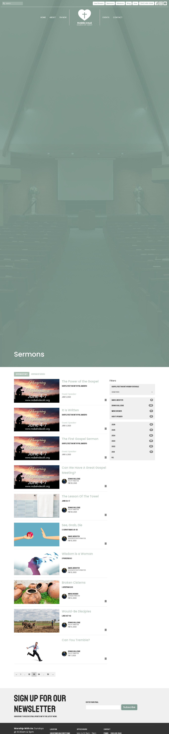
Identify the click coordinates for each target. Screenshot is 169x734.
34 (39, 674)
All (113, 457)
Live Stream (98, 3)
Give (135, 3)
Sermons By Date (22, 374)
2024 (132, 435)
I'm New (63, 17)
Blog (129, 3)
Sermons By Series (38, 374)
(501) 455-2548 (146, 3)
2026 (132, 424)
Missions (120, 3)
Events (106, 17)
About (52, 17)
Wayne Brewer (132, 411)
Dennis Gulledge (132, 405)
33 (34, 674)
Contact (117, 17)
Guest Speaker (132, 416)
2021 (132, 452)
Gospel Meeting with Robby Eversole (125, 387)
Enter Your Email (92, 702)
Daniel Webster (132, 400)
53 (48, 674)
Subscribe (129, 707)
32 (29, 674)
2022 (132, 446)
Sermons (110, 3)
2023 (132, 441)
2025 (132, 430)
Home (43, 17)
